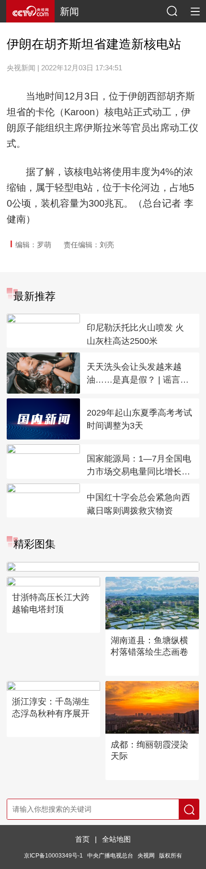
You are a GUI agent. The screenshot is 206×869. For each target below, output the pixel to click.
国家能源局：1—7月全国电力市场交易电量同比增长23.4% (139, 466)
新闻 (69, 11)
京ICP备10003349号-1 (53, 855)
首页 (82, 839)
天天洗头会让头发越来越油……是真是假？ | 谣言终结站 (138, 374)
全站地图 (116, 839)
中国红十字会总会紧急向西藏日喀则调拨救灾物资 (138, 504)
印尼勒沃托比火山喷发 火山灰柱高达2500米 (135, 334)
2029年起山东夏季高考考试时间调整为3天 (139, 419)
